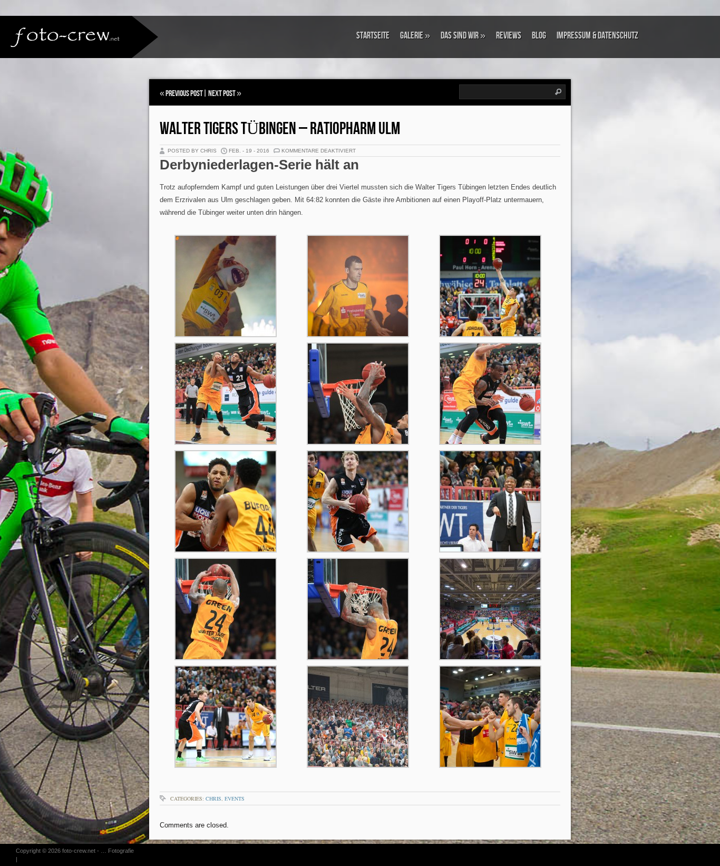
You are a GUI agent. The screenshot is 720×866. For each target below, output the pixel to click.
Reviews (508, 35)
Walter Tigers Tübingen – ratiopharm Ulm (280, 129)
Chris (213, 798)
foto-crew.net (78, 851)
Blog (539, 35)
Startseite (373, 35)
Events (235, 798)
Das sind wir (463, 35)
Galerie (415, 35)
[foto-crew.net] (66, 36)
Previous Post (184, 94)
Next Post (222, 94)
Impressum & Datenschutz (597, 35)
